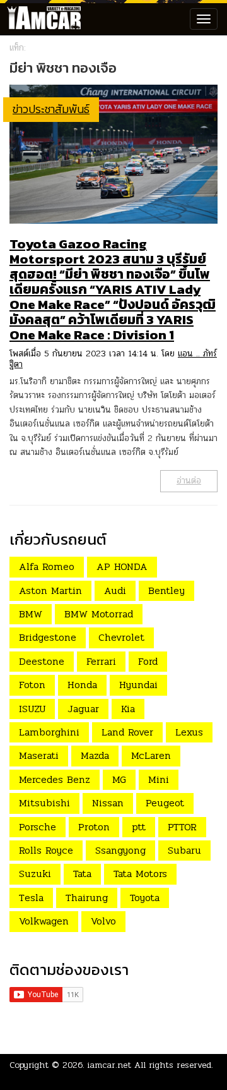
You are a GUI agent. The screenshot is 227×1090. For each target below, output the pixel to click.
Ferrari (101, 661)
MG (119, 779)
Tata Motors (140, 873)
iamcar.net (109, 1065)
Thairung (87, 897)
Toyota (145, 897)
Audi (115, 590)
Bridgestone (47, 637)
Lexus (189, 732)
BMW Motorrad (98, 614)
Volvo (103, 921)
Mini (158, 779)
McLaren (151, 755)
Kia (128, 709)
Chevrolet (121, 637)
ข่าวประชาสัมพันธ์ (51, 109)
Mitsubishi (44, 803)
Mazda (95, 755)
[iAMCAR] (41, 19)
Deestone (41, 661)
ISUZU (32, 709)
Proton (94, 827)
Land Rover (127, 732)
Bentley (166, 590)
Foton (32, 685)
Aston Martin (50, 590)
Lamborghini (49, 732)
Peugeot (165, 803)
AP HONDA (122, 566)
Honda (82, 685)
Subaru (184, 850)
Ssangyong (120, 850)
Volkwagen (44, 921)
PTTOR (182, 827)
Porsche (37, 827)
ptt (139, 827)
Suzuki (35, 873)
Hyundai (138, 685)
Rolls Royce (46, 850)
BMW (30, 614)
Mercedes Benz (54, 779)
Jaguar (83, 709)
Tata (82, 873)
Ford (148, 661)
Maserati (39, 755)
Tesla (31, 897)
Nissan (108, 803)
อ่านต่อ (189, 480)
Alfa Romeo (46, 566)
